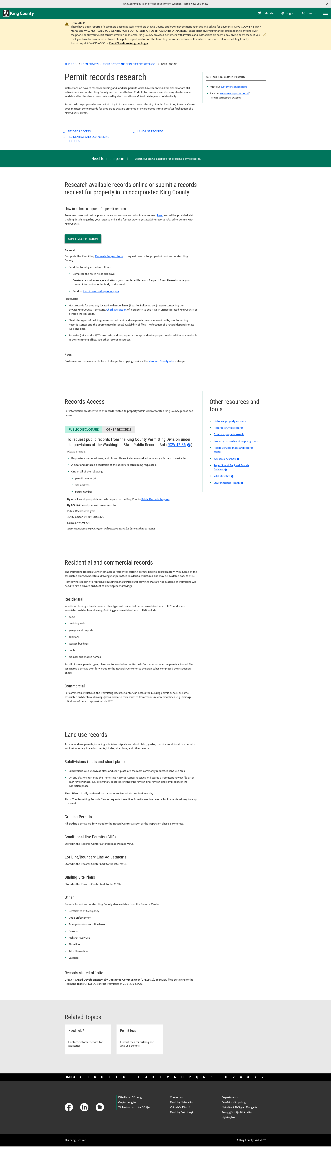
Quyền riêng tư (127, 1102)
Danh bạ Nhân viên (181, 1102)
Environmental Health (227, 482)
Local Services (90, 64)
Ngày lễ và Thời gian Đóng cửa (239, 1107)
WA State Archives (225, 458)
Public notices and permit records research (129, 64)
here (160, 215)
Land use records (150, 131)
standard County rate (161, 361)
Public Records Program (155, 499)
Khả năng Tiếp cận (75, 1140)
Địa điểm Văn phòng (233, 1102)
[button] (327, 4)
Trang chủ (71, 64)
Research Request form (109, 256)
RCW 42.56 (177, 444)
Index (70, 1077)
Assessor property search (229, 434)
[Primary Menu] (325, 13)
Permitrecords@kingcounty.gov (101, 291)
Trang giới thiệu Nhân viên (237, 1112)
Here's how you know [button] (195, 3)
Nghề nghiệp (229, 1117)
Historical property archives (230, 421)
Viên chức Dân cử (180, 1107)
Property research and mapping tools (236, 441)
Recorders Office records (228, 427)
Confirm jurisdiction (83, 239)
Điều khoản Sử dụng (130, 1097)
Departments (230, 1097)
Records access (79, 131)
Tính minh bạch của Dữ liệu (134, 1107)
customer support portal (234, 93)
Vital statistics (222, 476)
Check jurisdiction (116, 309)
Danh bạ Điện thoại (181, 1112)
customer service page (234, 86)
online (152, 158)
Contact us (176, 1097)
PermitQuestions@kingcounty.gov (128, 43)
